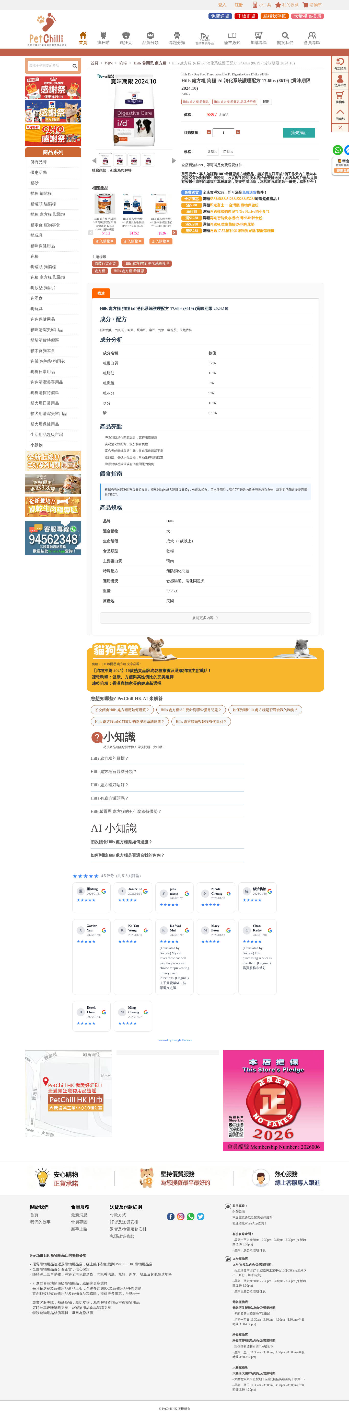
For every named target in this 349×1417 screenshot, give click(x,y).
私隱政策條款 (122, 1236)
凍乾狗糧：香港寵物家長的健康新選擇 (126, 683)
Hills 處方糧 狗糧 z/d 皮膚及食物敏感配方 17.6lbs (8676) (133, 222)
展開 (266, 102)
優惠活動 (38, 172)
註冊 (239, 5)
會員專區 (79, 1222)
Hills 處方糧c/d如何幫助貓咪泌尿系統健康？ (130, 721)
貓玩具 (36, 235)
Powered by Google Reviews (175, 1040)
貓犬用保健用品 (44, 424)
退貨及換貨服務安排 (128, 1229)
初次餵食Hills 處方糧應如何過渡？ (122, 710)
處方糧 (100, 271)
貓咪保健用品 (42, 246)
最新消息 (79, 1215)
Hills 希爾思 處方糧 (150, 63)
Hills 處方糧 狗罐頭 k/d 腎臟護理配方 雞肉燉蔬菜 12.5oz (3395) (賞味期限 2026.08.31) (105, 225)
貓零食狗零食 (42, 350)
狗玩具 (36, 309)
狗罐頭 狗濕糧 (43, 267)
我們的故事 (40, 1222)
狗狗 (109, 63)
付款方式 (118, 1215)
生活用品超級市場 (46, 434)
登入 (222, 5)
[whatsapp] (190, 1219)
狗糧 (34, 256)
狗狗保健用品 (42, 319)
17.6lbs (227, 152)
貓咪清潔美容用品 (46, 330)
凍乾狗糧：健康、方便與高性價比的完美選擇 (133, 677)
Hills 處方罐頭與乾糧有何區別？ (201, 721)
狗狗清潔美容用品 (46, 382)
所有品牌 (38, 162)
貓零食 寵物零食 (45, 225)
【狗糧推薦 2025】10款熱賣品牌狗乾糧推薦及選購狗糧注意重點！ (152, 670)
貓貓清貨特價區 (44, 340)
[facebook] (171, 1219)
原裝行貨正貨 (105, 263)
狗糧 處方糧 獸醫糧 (47, 277)
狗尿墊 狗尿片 (43, 288)
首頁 (94, 63)
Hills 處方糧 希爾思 (129, 271)
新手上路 (79, 1229)
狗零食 (36, 298)
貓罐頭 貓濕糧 (43, 204)
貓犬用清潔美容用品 (48, 413)
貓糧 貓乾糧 (41, 193)
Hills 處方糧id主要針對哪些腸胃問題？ (191, 710)
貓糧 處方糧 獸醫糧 (47, 214)
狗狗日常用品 (42, 371)
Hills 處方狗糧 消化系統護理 (146, 263)
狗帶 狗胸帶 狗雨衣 (47, 361)
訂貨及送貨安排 (124, 1222)
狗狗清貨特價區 (44, 392)
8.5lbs (212, 152)
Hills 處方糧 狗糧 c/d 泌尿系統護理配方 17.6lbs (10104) (161, 222)
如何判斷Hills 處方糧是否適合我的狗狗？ (265, 710)
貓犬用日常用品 (44, 403)
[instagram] (180, 1219)
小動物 (36, 445)
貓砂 (34, 183)
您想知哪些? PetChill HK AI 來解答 (127, 698)
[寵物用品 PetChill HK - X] (200, 1219)
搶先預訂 (299, 132)
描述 (101, 293)
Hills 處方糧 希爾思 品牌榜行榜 (235, 102)
